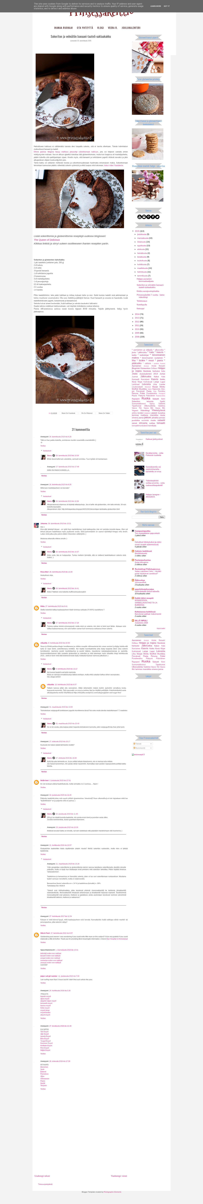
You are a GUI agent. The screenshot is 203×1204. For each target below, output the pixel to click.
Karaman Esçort (46, 1043)
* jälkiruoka (142, 352)
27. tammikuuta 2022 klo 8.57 (62, 933)
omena (135, 417)
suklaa (152, 423)
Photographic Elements (112, 1192)
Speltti (162, 401)
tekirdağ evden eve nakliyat (50, 953)
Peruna (135, 393)
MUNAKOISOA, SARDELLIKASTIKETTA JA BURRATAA (146, 602)
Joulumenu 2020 (141, 623)
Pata (154, 391)
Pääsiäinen (150, 396)
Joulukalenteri (131, 27)
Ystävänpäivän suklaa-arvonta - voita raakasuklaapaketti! (155, 482)
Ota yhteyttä (85, 27)
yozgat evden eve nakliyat (50, 958)
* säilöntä (147, 363)
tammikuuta (142, 276)
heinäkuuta (142, 253)
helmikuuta (142, 272)
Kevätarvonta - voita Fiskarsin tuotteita (154, 454)
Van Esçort (44, 1032)
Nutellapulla (142, 305)
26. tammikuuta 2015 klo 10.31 (59, 524)
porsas (162, 417)
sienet (134, 423)
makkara (144, 415)
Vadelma (161, 406)
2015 (137, 231)
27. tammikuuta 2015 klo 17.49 (67, 467)
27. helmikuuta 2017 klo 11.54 (60, 916)
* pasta (159, 360)
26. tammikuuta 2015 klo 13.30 (60, 572)
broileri (140, 413)
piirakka (155, 417)
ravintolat (145, 420)
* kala (150, 352)
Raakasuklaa (160, 396)
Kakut (156, 376)
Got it (167, 6)
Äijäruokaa (140, 580)
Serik (42, 1069)
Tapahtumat (136, 406)
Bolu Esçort (44, 1039)
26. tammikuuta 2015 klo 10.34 (67, 456)
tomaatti (161, 423)
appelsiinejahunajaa (144, 589)
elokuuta (141, 249)
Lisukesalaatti (137, 387)
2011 (137, 325)
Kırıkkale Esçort (46, 1046)
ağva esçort (44, 999)
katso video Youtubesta (113, 165)
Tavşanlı (43, 1085)
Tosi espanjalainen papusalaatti (147, 533)
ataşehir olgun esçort (48, 1001)
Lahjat (156, 382)
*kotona (162, 363)
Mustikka (143, 389)
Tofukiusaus (142, 301)
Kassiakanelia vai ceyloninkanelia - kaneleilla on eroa (153, 469)
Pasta (149, 391)
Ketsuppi (140, 308)
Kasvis (154, 379)
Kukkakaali (147, 382)
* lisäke (141, 360)
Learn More (155, 6)
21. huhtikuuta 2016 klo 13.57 (60, 845)
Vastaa (43, 446)
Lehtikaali (135, 384)
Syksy (152, 404)
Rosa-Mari (44, 572)
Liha (155, 384)
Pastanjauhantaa (143, 560)
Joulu (134, 373)
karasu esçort (45, 1006)
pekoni (147, 417)
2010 (137, 329)
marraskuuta (143, 238)
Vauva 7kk (137, 408)
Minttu (162, 387)
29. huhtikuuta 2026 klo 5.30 (60, 991)
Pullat (142, 393)
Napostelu (156, 389)
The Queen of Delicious (47, 239)
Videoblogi (145, 410)
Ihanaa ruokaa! (63, 27)
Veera (49, 456)
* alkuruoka (158, 350)
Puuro (134, 395)
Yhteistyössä (158, 410)
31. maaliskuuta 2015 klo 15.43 (67, 724)
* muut (150, 360)
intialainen (147, 413)
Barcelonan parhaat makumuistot (148, 614)
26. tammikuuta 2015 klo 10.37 (67, 552)
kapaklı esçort (45, 996)
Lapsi (162, 382)
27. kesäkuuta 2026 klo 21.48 (60, 1026)
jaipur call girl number (48, 976)
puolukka (136, 420)
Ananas (146, 366)
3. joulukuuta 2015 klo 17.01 (60, 780)
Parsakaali (140, 391)
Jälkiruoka (145, 376)
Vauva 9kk (160, 408)
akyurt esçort (45, 1015)
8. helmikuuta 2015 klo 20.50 (59, 643)
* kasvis (159, 352)
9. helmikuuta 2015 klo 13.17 (66, 669)
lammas (135, 415)
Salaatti (155, 399)
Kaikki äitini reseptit (144, 598)
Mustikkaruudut (141, 553)
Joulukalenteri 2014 (148, 374)
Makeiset (148, 387)
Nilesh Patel (45, 933)
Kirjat (140, 382)
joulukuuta (142, 234)
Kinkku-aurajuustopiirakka (148, 291)
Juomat (135, 377)
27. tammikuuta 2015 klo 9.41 (56, 606)
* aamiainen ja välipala (142, 350)
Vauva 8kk (148, 408)
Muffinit (135, 389)
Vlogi (100, 27)
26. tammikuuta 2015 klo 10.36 (67, 501)
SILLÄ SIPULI (141, 620)
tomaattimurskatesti (140, 426)
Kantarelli (135, 379)
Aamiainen (136, 366)
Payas (42, 1081)
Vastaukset (47, 451)
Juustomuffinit (140, 582)
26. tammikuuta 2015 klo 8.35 (60, 485)
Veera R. (113, 27)
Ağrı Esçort (44, 1034)
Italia (163, 371)
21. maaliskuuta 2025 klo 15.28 (67, 864)
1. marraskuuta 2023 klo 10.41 (67, 950)
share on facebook (68, 413)
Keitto (162, 379)
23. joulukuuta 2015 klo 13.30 (67, 827)
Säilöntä (162, 404)
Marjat (155, 387)
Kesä (134, 382)
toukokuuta (142, 260)
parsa (141, 417)
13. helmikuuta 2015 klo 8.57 (66, 685)
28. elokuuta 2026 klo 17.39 (59, 1061)
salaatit (161, 420)
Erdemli (43, 1072)
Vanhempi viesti (119, 1176)
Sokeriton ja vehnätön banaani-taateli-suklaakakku (150, 286)
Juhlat (162, 374)
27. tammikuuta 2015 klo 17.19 (67, 623)
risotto (153, 420)
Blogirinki (136, 368)
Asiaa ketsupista (141, 562)
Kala (163, 377)
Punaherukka (152, 393)
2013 (137, 318)
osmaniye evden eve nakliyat (51, 960)
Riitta (42, 606)
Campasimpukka (142, 531)
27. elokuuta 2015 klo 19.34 (66, 758)
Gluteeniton (145, 368)
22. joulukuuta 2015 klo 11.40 (67, 814)
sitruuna (143, 423)
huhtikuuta (142, 264)
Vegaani (135, 411)
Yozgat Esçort (45, 1041)
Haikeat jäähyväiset (154, 439)
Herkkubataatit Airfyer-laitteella (147, 591)
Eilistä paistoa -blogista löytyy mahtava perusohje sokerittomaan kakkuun (66, 152)
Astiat (153, 366)
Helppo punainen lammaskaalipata (145, 280)
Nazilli (42, 1083)
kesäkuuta (142, 257)
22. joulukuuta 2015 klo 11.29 (60, 795)
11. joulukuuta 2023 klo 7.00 (68, 976)
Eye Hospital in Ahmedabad (117, 939)
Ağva (42, 1076)
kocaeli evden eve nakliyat (50, 956)
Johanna (43, 524)
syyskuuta (142, 245)
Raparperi (135, 399)
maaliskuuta (142, 268)
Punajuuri (162, 393)
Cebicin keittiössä (143, 551)
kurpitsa (161, 413)
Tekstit (138, 744)
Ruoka (146, 398)
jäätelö (154, 413)
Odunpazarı (44, 1079)
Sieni (163, 399)
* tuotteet (155, 363)
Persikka (161, 391)
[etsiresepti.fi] (138, 754)
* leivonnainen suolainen (151, 358)
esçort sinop (45, 1010)
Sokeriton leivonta (142, 401)
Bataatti (162, 366)
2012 (137, 321)
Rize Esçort (44, 1048)
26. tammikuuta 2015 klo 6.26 (60, 437)
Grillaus (154, 368)
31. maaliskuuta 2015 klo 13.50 (61, 707)
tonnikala (152, 425)
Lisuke (162, 384)
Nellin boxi (44, 780)
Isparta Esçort (45, 1036)
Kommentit (140, 748)
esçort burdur (45, 1012)
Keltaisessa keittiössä (145, 612)
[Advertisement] (81, 1152)
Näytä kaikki (161, 628)
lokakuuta (141, 242)
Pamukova (44, 1074)
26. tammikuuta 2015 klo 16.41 (67, 588)
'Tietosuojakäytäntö (45, 1184)
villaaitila (43, 643)
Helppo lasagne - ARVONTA (153, 495)
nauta (162, 415)
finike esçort (44, 1008)
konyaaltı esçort (46, 1003)
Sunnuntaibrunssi (139, 404)
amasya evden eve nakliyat (50, 963)
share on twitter (104, 413)
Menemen (44, 1067)
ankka (134, 413)
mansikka (154, 415)
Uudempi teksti (42, 1176)
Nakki (150, 389)
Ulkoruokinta (149, 406)
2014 (137, 314)
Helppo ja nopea (147, 643)
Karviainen (145, 379)
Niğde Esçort (45, 1050)
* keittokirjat (143, 355)
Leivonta (146, 384)
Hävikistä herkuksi (151, 371)
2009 (137, 333)
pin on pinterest (86, 413)
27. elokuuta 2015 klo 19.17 (59, 741)
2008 (137, 337)
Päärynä (141, 396)
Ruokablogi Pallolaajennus (147, 569)
